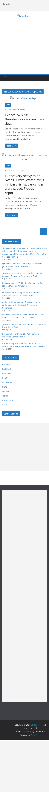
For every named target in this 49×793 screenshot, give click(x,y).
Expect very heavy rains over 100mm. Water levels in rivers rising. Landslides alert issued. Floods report (24, 184)
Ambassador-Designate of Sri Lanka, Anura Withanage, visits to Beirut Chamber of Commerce (21, 305)
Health (5, 378)
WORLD (5, 404)
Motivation (7, 382)
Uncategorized (8, 400)
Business (6, 364)
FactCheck (6, 369)
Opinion (6, 391)
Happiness (7, 373)
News (8, 105)
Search (43, 231)
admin (22, 109)
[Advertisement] (24, 48)
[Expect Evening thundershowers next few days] (24, 98)
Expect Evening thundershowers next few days (24, 119)
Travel (5, 395)
